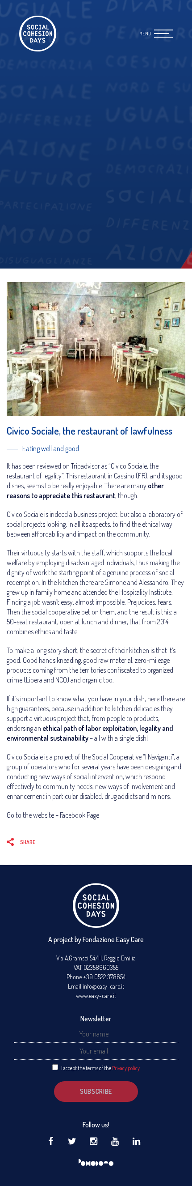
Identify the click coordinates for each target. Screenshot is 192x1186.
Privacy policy (126, 1068)
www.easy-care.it (96, 995)
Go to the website (30, 815)
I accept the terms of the (100, 1068)
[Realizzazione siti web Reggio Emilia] (96, 1162)
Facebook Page (79, 815)
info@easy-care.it (103, 986)
